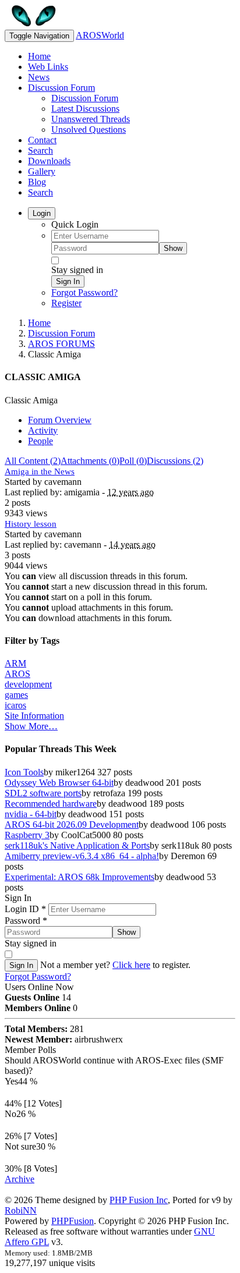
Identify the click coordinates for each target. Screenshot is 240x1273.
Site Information (34, 716)
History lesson (31, 524)
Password (26, 921)
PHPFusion (72, 1221)
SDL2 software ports (43, 793)
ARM (15, 663)
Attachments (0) (90, 461)
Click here (131, 965)
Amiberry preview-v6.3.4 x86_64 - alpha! (82, 856)
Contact (42, 140)
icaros (15, 705)
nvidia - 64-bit (31, 814)
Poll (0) (133, 461)
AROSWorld (100, 35)
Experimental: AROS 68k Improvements (79, 877)
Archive (19, 1179)
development (28, 684)
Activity (43, 430)
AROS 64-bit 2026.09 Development (72, 824)
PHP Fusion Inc (139, 1200)
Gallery (41, 171)
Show (173, 248)
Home (39, 56)
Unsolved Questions (88, 129)
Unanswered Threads (90, 119)
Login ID (25, 909)
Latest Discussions (85, 109)
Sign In (68, 281)
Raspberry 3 (27, 835)
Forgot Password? (84, 292)
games (16, 695)
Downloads (49, 161)
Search (40, 150)
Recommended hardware (51, 804)
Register (66, 303)
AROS (17, 674)
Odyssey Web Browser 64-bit (59, 783)
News (39, 77)
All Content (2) (33, 461)
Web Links (48, 67)
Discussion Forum (61, 88)
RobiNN (21, 1210)
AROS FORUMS (61, 344)
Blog (37, 182)
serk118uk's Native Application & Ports (77, 845)
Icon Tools (24, 772)
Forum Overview (59, 420)
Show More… (31, 726)
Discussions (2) (175, 461)
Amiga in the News (40, 471)
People (40, 441)
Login (42, 213)
